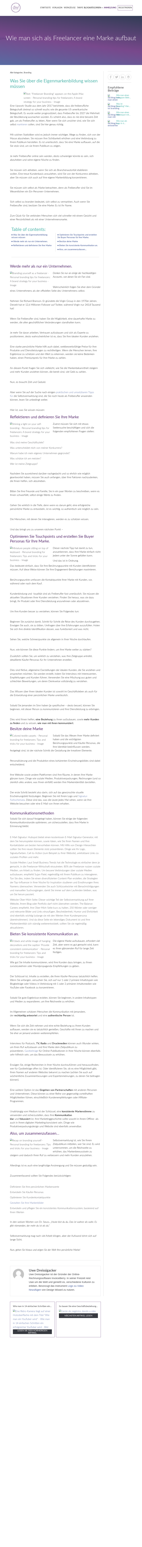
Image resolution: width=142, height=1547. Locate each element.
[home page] (15, 7)
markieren (22, 124)
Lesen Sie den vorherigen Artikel (32, 1331)
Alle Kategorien (16, 73)
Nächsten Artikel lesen (78, 1316)
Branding (27, 73)
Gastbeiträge (31, 1051)
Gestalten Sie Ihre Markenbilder (27, 1203)
